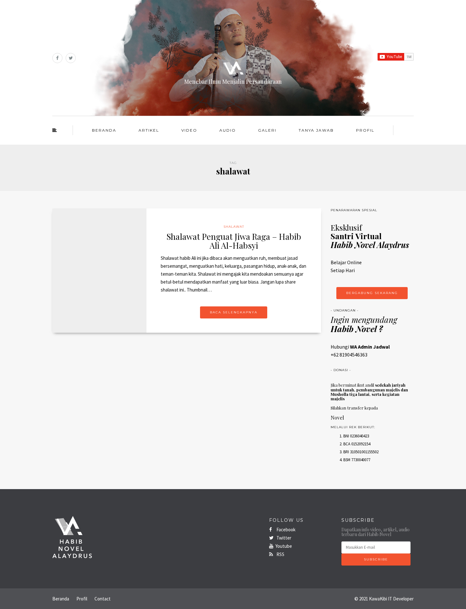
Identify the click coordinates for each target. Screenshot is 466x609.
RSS (279, 554)
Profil (365, 130)
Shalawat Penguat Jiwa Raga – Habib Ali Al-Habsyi (233, 241)
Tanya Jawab (316, 130)
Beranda (104, 130)
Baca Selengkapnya (233, 312)
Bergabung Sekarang (372, 293)
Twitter (283, 538)
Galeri (267, 130)
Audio (227, 130)
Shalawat (233, 227)
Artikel (149, 130)
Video (189, 130)
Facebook (285, 530)
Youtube (283, 546)
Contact (102, 599)
